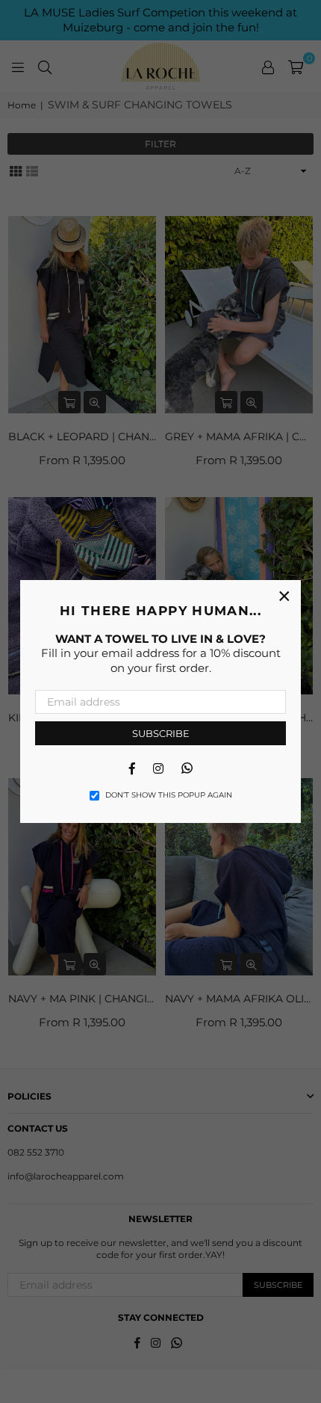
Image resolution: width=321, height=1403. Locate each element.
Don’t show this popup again (168, 795)
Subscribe (161, 733)
